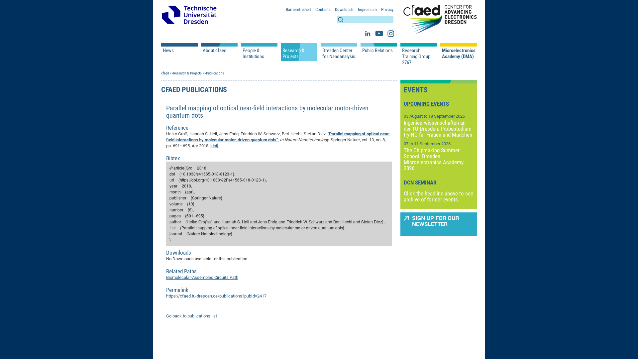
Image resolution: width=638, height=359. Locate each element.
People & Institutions (253, 54)
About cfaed (214, 51)
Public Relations (377, 51)
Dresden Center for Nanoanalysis (338, 54)
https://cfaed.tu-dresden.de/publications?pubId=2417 (216, 296)
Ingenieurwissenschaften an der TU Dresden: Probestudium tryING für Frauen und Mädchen (438, 128)
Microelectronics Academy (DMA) (458, 54)
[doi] (214, 145)
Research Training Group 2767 (416, 56)
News (168, 51)
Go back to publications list (191, 315)
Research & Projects (293, 54)
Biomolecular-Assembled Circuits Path (202, 277)
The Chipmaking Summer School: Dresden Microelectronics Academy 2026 (434, 159)
